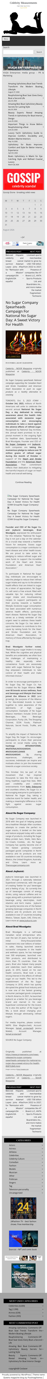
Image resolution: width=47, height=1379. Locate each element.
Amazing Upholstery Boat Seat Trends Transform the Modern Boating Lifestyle (25, 86)
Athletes (13, 1152)
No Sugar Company (16, 444)
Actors (12, 1145)
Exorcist (12, 1249)
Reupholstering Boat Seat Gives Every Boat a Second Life (25, 1340)
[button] (23, 500)
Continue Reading (23, 482)
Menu (6, 39)
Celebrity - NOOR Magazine (19, 368)
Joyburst (36, 444)
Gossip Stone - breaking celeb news (19, 192)
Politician (13, 1179)
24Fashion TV (17, 1221)
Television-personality (19, 1189)
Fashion (12, 1165)
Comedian (13, 1162)
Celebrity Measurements (23, 2)
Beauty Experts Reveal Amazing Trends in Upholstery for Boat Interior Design (25, 115)
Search (6, 47)
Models (12, 1169)
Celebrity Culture (16, 1158)
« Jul (22, 237)
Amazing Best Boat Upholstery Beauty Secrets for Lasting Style (25, 1349)
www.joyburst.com (28, 920)
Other (11, 1175)
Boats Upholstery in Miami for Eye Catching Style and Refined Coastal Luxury (25, 159)
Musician (13, 1172)
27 (23, 220)
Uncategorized (15, 1192)
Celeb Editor (27, 363)
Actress (12, 1148)
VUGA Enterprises (11, 72)
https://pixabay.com (23, 1069)
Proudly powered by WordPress (16, 1374)
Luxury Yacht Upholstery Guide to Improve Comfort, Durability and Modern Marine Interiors (25, 136)
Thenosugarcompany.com (18, 865)
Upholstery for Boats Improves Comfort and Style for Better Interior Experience (25, 147)
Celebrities (13, 356)
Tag (10, 1186)
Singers (12, 1182)
